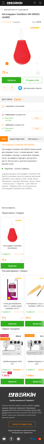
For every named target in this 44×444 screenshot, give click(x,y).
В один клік (32, 80)
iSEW (38, 410)
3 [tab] (27, 63)
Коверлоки (21, 408)
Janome (28, 410)
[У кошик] (40, 3)
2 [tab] (17, 63)
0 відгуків (16, 22)
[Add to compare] (37, 72)
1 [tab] (7, 63)
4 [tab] (37, 63)
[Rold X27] (12, 347)
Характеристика (17, 139)
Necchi (34, 410)
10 (22, 370)
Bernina (4, 413)
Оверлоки (12, 408)
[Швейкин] (14, 3)
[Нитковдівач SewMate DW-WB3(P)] (12, 231)
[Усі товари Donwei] (35, 29)
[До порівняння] (22, 260)
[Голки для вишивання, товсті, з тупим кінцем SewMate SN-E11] (12, 289)
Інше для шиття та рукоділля (16, 9)
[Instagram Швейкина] (18, 439)
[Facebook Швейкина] (11, 439)
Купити (11, 80)
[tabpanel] (22, 46)
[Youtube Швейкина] (4, 439)
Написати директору (22, 424)
